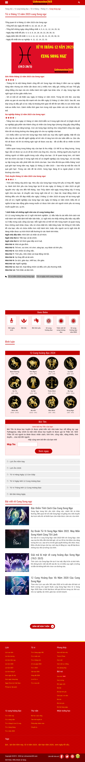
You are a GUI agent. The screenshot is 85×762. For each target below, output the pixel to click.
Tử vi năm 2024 (10, 731)
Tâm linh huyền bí (36, 719)
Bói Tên (42, 421)
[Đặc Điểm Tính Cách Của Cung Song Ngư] (17, 525)
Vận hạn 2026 (35, 671)
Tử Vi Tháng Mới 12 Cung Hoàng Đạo (25, 488)
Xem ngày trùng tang (11, 679)
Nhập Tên (11, 444)
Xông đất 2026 (35, 675)
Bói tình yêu (60, 703)
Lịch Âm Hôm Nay (17, 461)
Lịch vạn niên (9, 652)
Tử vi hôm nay (9, 715)
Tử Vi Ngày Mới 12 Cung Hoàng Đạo (25, 481)
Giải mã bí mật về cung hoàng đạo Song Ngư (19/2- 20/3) (55, 556)
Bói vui (60, 671)
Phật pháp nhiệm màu (37, 723)
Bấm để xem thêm (41, 626)
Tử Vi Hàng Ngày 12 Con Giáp (22, 475)
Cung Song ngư (55, 9)
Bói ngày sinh (61, 684)
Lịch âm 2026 (9, 664)
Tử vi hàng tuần (10, 719)
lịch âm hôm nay (16, 745)
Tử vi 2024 (34, 668)
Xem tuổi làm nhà (62, 652)
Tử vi (33, 647)
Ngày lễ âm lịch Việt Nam (13, 683)
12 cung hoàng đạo (21, 9)
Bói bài (59, 688)
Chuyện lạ (34, 727)
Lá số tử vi (34, 679)
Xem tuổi (59, 660)
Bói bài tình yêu (61, 692)
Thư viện (34, 711)
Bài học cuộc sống (36, 715)
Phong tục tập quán (11, 687)
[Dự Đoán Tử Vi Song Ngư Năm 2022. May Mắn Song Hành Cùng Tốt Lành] (17, 547)
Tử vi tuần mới (35, 656)
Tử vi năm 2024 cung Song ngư (21, 276)
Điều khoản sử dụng (19, 760)
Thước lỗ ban (61, 656)
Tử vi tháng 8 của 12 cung (13, 723)
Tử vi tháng (34, 9)
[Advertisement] (42, 293)
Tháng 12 (44, 9)
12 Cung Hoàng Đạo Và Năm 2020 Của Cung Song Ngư (55, 579)
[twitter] (67, 758)
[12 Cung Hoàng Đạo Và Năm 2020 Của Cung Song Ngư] (17, 594)
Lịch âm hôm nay (10, 660)
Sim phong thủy (61, 668)
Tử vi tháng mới (36, 660)
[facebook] (62, 758)
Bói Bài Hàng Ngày (18, 494)
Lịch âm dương (9, 656)
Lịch (7, 647)
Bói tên (59, 699)
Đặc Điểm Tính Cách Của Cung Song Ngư (52, 508)
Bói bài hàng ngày (62, 707)
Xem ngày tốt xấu (10, 675)
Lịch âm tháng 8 (10, 671)
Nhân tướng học (63, 711)
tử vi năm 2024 (30, 745)
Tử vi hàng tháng (10, 727)
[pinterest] (72, 758)
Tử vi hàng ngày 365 (37, 652)
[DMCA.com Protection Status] (78, 758)
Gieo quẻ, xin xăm (62, 695)
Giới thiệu (8, 760)
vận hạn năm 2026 (46, 745)
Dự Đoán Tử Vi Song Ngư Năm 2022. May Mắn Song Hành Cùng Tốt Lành (55, 533)
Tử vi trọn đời (35, 683)
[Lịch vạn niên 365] (42, 4)
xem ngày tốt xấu (62, 745)
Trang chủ (8, 9)
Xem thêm (42, 312)
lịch (6, 745)
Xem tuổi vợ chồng (63, 664)
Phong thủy (61, 647)
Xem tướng (60, 680)
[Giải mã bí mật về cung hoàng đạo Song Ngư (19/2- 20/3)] (17, 571)
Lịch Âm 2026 (15, 468)
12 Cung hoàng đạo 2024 (42, 352)
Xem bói (59, 676)
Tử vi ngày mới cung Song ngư (49, 276)
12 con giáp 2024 (36, 664)
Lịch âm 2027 (9, 668)
